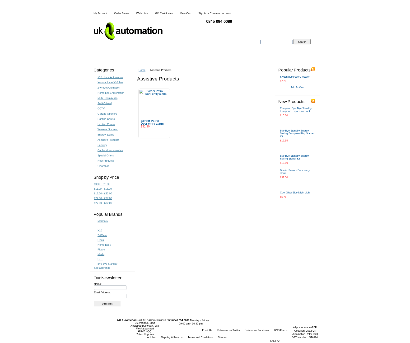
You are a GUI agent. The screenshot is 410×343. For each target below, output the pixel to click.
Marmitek (103, 221)
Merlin (101, 254)
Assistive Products (108, 139)
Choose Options (292, 203)
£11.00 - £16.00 (103, 188)
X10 (100, 230)
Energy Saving (106, 134)
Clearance (103, 165)
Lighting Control (106, 118)
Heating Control (106, 124)
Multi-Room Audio (107, 98)
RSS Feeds (281, 330)
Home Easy (104, 244)
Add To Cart (154, 133)
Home (142, 70)
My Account (100, 13)
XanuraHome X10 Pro (110, 82)
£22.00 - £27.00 (103, 198)
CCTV (101, 108)
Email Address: (102, 292)
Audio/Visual (105, 103)
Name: (98, 283)
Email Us (207, 330)
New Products (106, 160)
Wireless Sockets (108, 129)
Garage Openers (107, 113)
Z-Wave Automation (109, 87)
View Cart (185, 13)
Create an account (220, 13)
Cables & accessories (110, 150)
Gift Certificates (164, 13)
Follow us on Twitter (228, 330)
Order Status (121, 13)
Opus (101, 240)
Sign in (202, 13)
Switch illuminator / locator (295, 76)
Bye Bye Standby (107, 263)
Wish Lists (142, 13)
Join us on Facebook (257, 330)
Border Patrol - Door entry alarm (152, 122)
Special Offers (106, 155)
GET (100, 259)
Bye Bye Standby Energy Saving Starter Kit (294, 157)
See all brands (102, 267)
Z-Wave (102, 235)
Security (102, 145)
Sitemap (222, 337)
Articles (151, 337)
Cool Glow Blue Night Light (295, 192)
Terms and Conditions (200, 337)
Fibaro (101, 249)
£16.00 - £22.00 (103, 193)
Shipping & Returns (172, 337)
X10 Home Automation (110, 77)
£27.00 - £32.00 (103, 203)
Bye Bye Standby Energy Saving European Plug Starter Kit (297, 133)
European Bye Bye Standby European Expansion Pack (296, 110)
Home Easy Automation (111, 92)
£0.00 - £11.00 (102, 184)
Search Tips (302, 47)
